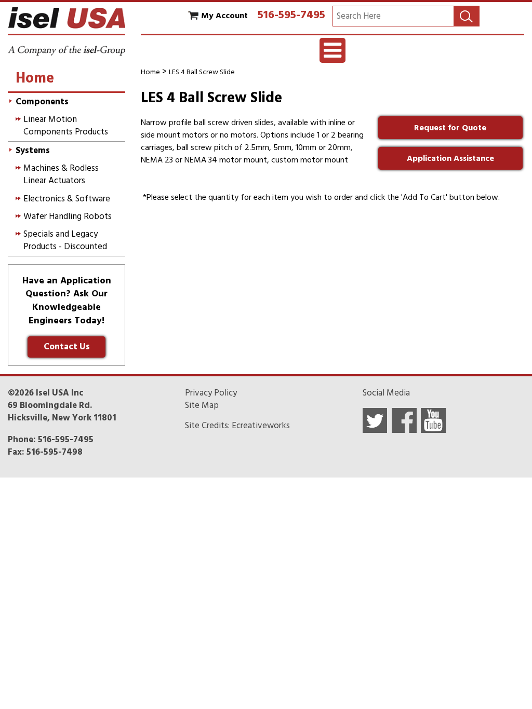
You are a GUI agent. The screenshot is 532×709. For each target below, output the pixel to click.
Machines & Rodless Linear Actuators (61, 174)
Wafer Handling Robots (67, 216)
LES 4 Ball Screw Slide (202, 72)
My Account (224, 15)
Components (42, 101)
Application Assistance (450, 158)
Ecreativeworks (261, 425)
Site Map (202, 405)
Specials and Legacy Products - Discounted (65, 240)
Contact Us (67, 346)
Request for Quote (450, 127)
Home (150, 72)
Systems (33, 150)
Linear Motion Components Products (65, 125)
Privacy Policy (211, 393)
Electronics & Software (66, 199)
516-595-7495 (291, 14)
